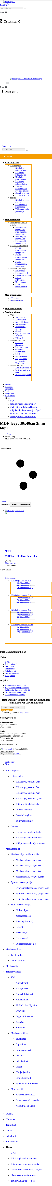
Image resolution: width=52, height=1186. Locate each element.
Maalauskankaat (13, 295)
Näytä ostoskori (6, 754)
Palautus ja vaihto (12, 664)
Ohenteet (19, 349)
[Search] (25, 8)
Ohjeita (13, 198)
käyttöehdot (24, 712)
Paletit (17, 354)
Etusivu (8, 384)
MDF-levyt (19, 280)
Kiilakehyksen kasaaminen (21, 205)
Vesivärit (18, 336)
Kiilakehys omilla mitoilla (28, 832)
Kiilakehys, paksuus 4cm (20, 178)
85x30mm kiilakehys (25, 602)
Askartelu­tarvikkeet (23, 368)
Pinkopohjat (20, 271)
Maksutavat (9, 666)
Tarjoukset (9, 389)
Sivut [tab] (7, 764)
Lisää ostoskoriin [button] (12, 563)
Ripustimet (19, 345)
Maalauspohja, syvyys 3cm (21, 233)
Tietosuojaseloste (12, 673)
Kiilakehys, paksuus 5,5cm (21, 183)
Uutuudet (8, 386)
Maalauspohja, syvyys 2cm (21, 228)
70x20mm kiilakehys (25, 588)
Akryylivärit (20, 317)
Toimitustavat (10, 671)
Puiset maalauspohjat (21, 285)
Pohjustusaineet (21, 347)
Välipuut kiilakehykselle (21, 187)
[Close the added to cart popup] (20, 754)
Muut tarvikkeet (16, 365)
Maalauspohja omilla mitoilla (25, 854)
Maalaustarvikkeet (17, 340)
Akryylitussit (20, 320)
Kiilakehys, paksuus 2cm (20, 169)
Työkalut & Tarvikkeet (19, 362)
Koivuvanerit (20, 282)
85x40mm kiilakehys (25, 617)
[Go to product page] (28, 530)
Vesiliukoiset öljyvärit (20, 328)
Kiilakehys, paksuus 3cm (20, 173)
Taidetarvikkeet (13, 312)
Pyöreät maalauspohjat (19, 245)
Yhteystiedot (10, 396)
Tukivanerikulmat (22, 195)
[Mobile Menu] (2, 82)
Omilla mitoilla (17, 300)
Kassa (16, 754)
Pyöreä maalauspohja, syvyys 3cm (21, 257)
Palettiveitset (20, 352)
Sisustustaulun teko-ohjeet (23, 413)
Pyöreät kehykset (22, 191)
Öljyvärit (18, 331)
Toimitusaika (10, 669)
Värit (12, 315)
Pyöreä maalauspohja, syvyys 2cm (21, 250)
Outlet (7, 391)
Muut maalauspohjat (18, 268)
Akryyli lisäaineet (22, 322)
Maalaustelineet (13, 308)
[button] (4, 4)
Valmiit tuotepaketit (23, 375)
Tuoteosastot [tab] (10, 762)
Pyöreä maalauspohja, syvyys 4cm (21, 263)
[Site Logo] (9, 2)
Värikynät (19, 338)
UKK (12, 400)
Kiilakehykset (12, 162)
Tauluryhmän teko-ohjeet (23, 416)
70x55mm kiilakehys (25, 632)
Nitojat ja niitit (21, 356)
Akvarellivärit (20, 324)
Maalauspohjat (12, 219)
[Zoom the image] (26, 79)
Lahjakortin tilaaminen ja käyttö (25, 410)
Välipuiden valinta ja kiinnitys (22, 210)
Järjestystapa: (5, 504)
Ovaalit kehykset (22, 193)
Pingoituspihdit (21, 359)
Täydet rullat (17, 955)
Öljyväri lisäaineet (22, 333)
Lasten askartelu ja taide (27, 1100)
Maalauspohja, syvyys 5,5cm (21, 242)
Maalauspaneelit (21, 273)
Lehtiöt (18, 277)
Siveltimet (19, 343)
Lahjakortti (9, 393)
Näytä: (3, 570)
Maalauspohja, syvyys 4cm (21, 237)
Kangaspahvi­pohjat (23, 275)
